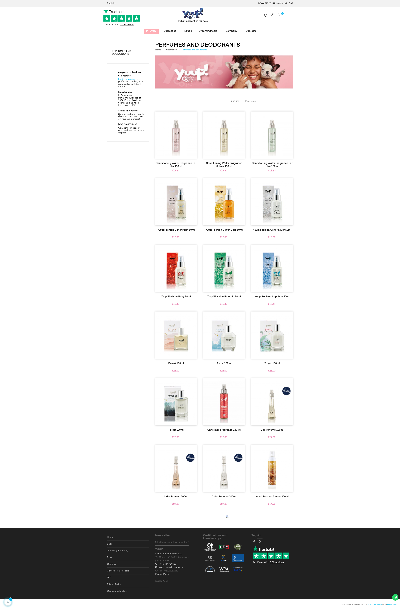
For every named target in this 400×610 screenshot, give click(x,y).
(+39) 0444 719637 (166, 564)
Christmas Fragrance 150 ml (224, 430)
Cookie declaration (117, 591)
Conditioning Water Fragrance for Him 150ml (272, 165)
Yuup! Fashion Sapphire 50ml (272, 297)
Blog (109, 557)
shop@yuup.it (281, 3)
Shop (109, 544)
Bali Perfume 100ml (272, 430)
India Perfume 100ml (176, 497)
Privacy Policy (114, 584)
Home (110, 537)
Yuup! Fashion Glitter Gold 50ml (224, 230)
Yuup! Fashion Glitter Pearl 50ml (176, 230)
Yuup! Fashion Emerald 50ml (224, 297)
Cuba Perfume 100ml (224, 497)
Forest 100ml (176, 430)
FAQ (109, 577)
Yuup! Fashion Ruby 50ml (176, 297)
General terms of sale (118, 571)
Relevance (268, 101)
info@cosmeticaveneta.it (170, 567)
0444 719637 (265, 3)
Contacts (111, 564)
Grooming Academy (117, 551)
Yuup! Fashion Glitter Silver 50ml (272, 230)
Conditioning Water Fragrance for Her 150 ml (176, 165)
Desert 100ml (176, 363)
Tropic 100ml (272, 363)
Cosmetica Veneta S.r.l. (170, 554)
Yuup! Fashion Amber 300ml (272, 497)
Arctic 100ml (224, 363)
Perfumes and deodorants (121, 52)
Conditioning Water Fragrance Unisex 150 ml (224, 165)
